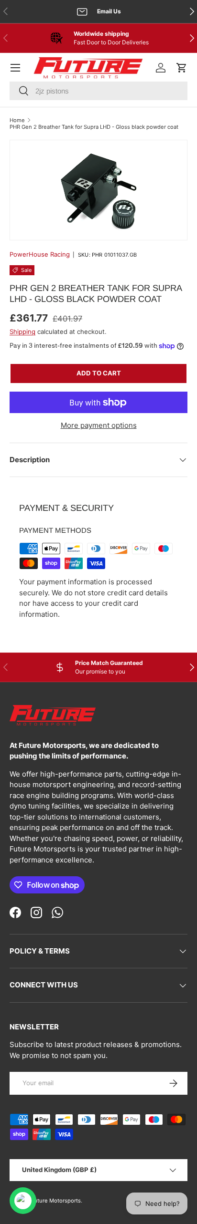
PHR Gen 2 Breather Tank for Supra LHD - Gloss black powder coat (94, 127)
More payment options (99, 425)
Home (17, 120)
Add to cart (99, 373)
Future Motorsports (56, 1200)
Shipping (22, 331)
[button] (181, 67)
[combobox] (98, 91)
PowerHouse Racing (40, 254)
